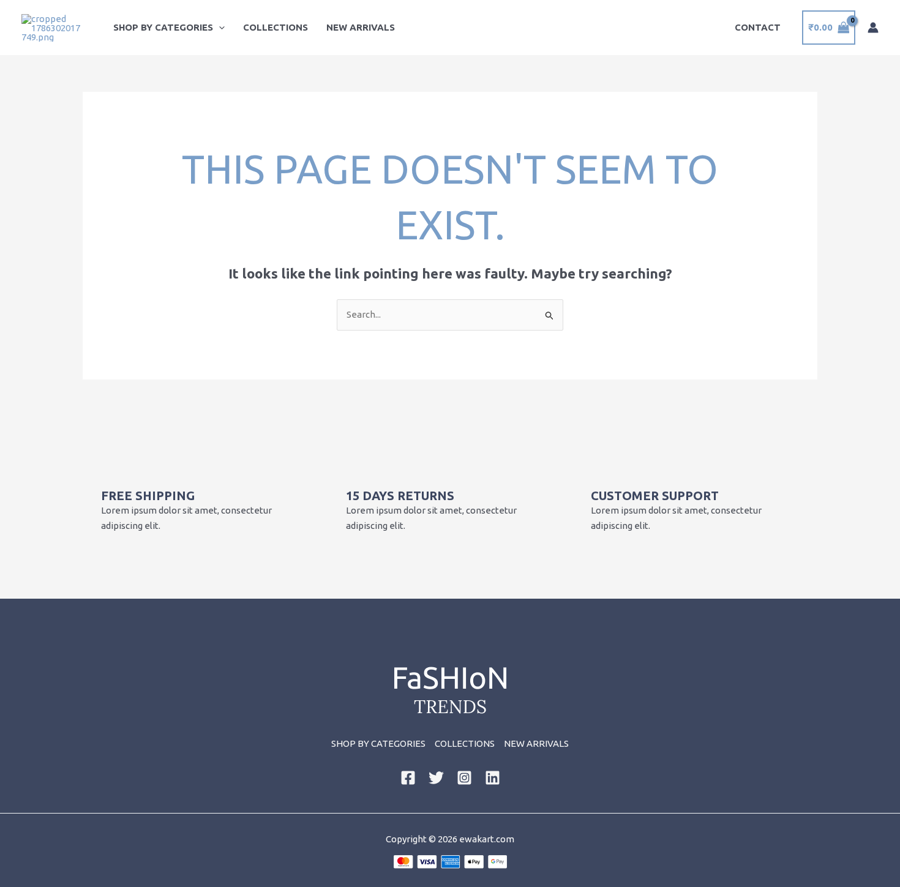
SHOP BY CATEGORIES (163, 27)
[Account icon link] (873, 27)
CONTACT (758, 27)
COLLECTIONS (275, 27)
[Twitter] (436, 777)
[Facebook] (408, 777)
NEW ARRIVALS (360, 27)
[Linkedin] (492, 777)
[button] (219, 27)
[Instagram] (464, 777)
